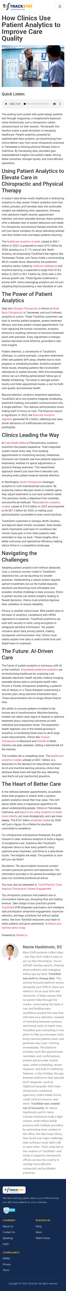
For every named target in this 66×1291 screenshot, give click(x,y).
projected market (41, 820)
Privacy (7, 1264)
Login (6, 1244)
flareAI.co (21, 935)
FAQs (39, 1226)
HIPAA (6, 1258)
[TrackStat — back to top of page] (18, 6)
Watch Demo (43, 1238)
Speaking (8, 1238)
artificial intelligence (45, 266)
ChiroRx (41, 741)
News (39, 1232)
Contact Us (9, 1232)
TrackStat (7, 907)
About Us (8, 1226)
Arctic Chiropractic (31, 482)
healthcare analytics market (23, 241)
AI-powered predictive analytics (39, 669)
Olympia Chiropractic (25, 308)
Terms (6, 1270)
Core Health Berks (15, 443)
